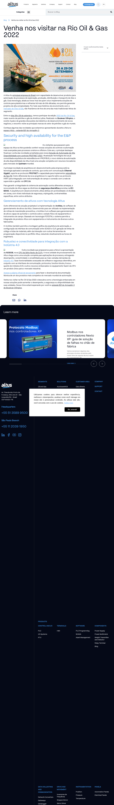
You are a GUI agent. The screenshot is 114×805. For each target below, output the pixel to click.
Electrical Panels (101, 795)
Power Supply (100, 631)
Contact (98, 391)
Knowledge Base (88, 4)
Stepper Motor (62, 800)
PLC (39, 631)
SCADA (78, 634)
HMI (58, 631)
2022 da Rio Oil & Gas (65, 116)
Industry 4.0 (8, 261)
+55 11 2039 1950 (13, 426)
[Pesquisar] (111, 12)
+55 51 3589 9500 (14, 412)
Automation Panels (102, 792)
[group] (57, 338)
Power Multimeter (101, 634)
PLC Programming (83, 631)
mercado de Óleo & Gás (13, 109)
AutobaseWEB (62, 387)
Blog (75, 4)
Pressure (79, 795)
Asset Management (83, 637)
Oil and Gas (42, 387)
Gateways (42, 800)
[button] (98, 4)
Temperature (80, 798)
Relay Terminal (100, 643)
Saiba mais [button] (68, 403)
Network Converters (45, 797)
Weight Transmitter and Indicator (102, 639)
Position (79, 792)
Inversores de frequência (62, 796)
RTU (39, 637)
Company (99, 381)
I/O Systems (42, 634)
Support (98, 386)
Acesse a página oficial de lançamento (20, 273)
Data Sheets (80, 387)
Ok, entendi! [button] (72, 409)
